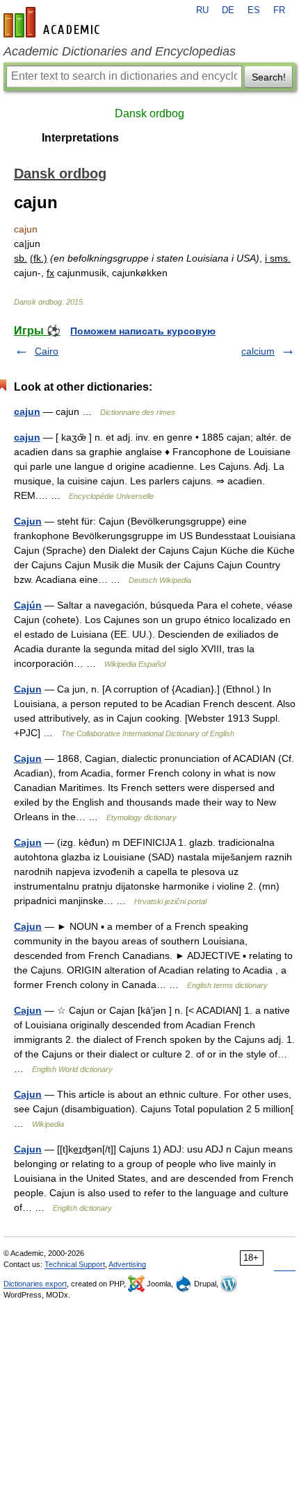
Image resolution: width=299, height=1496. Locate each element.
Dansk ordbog (149, 113)
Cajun (28, 521)
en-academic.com (53, 22)
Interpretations (80, 138)
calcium (258, 351)
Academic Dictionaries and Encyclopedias (119, 51)
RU (202, 10)
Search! (269, 77)
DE (228, 10)
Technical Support (75, 1264)
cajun (27, 411)
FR (279, 10)
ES (254, 10)
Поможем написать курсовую (143, 331)
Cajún (28, 605)
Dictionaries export (35, 1284)
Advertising (127, 1264)
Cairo (46, 351)
